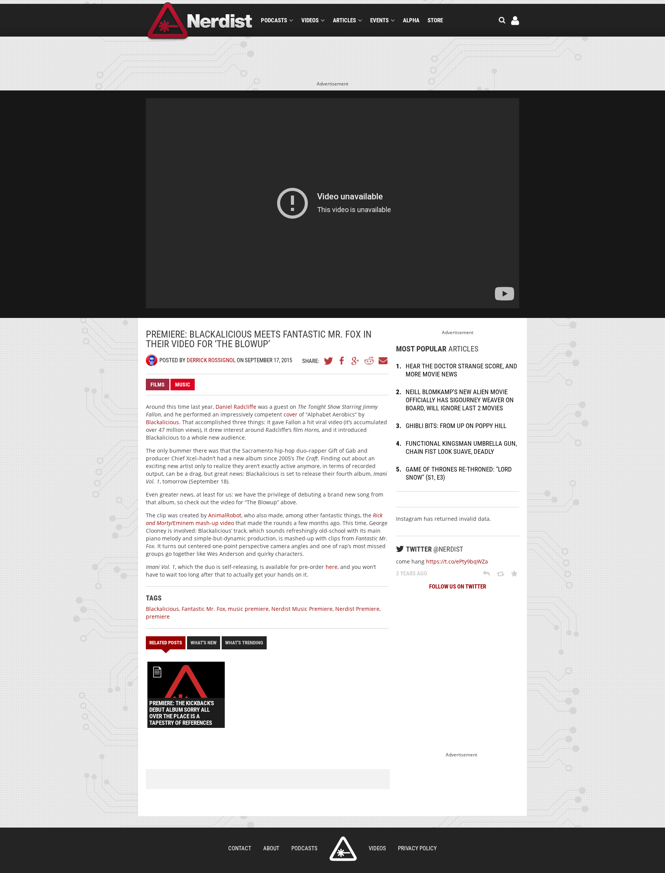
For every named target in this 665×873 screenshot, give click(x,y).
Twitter (329, 360)
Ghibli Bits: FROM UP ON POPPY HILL (456, 426)
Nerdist (200, 22)
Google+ (356, 360)
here (332, 566)
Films (157, 384)
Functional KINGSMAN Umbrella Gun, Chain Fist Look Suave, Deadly (461, 447)
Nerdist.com (343, 848)
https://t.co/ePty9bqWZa (457, 561)
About (271, 848)
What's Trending (244, 643)
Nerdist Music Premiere (301, 608)
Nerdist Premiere (357, 608)
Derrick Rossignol (211, 360)
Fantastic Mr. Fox (203, 608)
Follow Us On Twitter (457, 586)
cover (290, 414)
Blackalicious (162, 422)
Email (383, 360)
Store (435, 20)
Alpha (411, 20)
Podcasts (274, 20)
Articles (344, 20)
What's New (203, 643)
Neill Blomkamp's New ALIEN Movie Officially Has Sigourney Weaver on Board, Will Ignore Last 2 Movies (460, 400)
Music (182, 384)
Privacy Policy (417, 848)
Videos (310, 20)
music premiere (248, 608)
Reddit (369, 360)
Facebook (342, 360)
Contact (239, 848)
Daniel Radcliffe (236, 406)
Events (379, 20)
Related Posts (165, 643)
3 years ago (411, 573)
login (515, 20)
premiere (158, 616)
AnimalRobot (224, 515)
